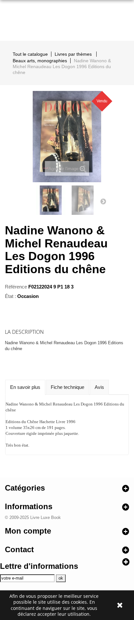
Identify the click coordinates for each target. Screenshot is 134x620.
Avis (99, 387)
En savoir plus (25, 387)
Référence (16, 286)
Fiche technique (67, 387)
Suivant (103, 201)
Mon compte (28, 530)
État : (10, 296)
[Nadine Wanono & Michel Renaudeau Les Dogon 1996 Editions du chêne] (50, 200)
